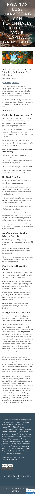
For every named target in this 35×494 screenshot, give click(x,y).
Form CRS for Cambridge (11, 476)
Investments (7, 82)
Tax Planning (15, 82)
